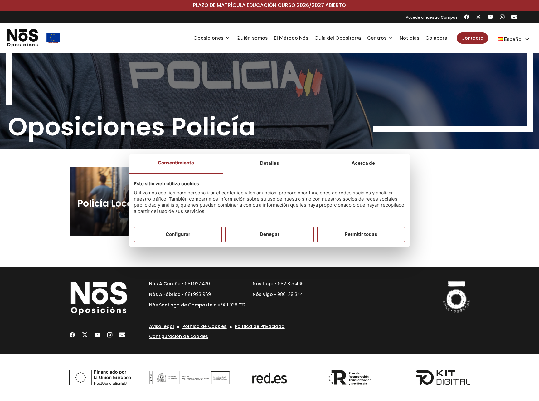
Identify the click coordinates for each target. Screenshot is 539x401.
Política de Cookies (204, 326)
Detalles (269, 163)
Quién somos (252, 38)
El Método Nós (291, 38)
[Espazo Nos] (456, 297)
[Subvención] (53, 38)
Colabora (436, 38)
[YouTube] (490, 17)
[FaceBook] (466, 17)
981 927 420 (197, 284)
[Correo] (514, 17)
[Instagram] (502, 17)
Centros (376, 38)
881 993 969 (198, 294)
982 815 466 (291, 284)
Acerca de (363, 163)
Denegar (269, 234)
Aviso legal (161, 326)
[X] (478, 17)
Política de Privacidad (259, 326)
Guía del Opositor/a (337, 38)
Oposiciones (208, 38)
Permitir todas (361, 234)
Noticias (409, 38)
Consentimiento (176, 163)
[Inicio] (22, 38)
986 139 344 (290, 294)
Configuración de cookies (178, 336)
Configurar (178, 234)
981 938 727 (233, 305)
